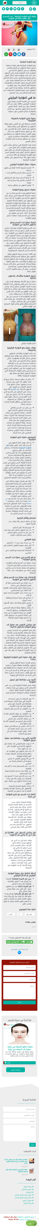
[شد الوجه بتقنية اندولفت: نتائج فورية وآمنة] (19, 1033)
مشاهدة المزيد (15, 1070)
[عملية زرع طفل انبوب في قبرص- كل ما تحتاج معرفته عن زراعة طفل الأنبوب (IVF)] (31, 1161)
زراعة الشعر (28, 1187)
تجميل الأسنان (27, 1189)
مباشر (30, 1223)
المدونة (29, 1192)
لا (22, 942)
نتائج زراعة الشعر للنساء (23, 1198)
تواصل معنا (12, 942)
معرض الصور (27, 1200)
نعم (28, 942)
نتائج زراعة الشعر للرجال (23, 1195)
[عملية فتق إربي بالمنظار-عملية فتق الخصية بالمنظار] (31, 1171)
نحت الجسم (15, 389)
